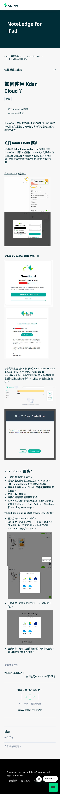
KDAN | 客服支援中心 (13, 56)
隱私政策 (25, 780)
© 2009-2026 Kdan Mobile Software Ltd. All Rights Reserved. (28, 774)
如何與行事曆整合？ (14, 673)
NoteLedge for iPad (35, 56)
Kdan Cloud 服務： (17, 113)
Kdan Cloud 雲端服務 (18, 59)
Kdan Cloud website (25, 149)
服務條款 (13, 780)
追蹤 (8, 98)
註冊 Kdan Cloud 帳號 (18, 109)
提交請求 (37, 710)
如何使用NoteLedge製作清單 (41, 676)
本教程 (15, 651)
